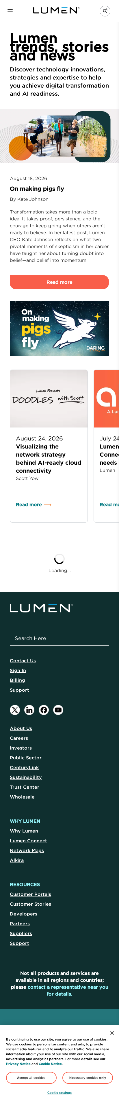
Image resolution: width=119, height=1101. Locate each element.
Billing (17, 680)
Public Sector (26, 758)
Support (19, 690)
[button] (10, 11)
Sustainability (26, 777)
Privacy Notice (18, 1064)
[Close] (112, 1033)
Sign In (18, 670)
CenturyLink (24, 767)
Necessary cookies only (87, 1077)
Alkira (17, 860)
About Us (21, 728)
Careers (19, 738)
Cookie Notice (50, 1064)
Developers (23, 914)
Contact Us (23, 660)
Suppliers (21, 933)
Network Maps (27, 850)
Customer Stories (30, 904)
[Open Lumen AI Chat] (105, 11)
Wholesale (22, 797)
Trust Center (24, 787)
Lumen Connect (28, 840)
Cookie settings (59, 1092)
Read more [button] (59, 282)
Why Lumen (24, 831)
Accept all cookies (31, 1077)
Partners (20, 923)
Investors (21, 748)
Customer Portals (30, 894)
